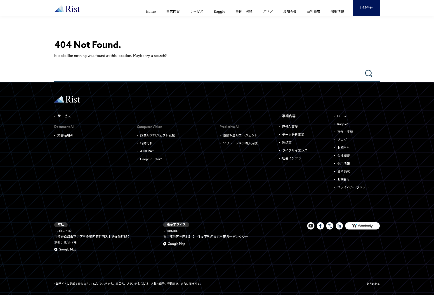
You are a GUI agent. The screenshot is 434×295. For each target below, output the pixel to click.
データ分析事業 (293, 135)
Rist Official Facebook (320, 225)
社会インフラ (291, 158)
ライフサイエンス (294, 150)
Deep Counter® (151, 159)
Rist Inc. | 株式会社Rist (67, 99)
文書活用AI (65, 135)
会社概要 (313, 11)
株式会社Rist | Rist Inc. (67, 8)
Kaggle (219, 11)
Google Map (67, 249)
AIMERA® (146, 151)
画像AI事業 (290, 127)
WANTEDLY (362, 225)
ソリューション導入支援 (240, 143)
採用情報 (337, 11)
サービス (196, 11)
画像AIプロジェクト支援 (157, 135)
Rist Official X (329, 225)
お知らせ (290, 11)
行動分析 (146, 143)
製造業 (287, 143)
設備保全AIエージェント (240, 135)
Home (151, 11)
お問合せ (366, 8)
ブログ (268, 11)
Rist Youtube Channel (310, 225)
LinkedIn (339, 225)
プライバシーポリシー (353, 187)
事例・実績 (244, 11)
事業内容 (173, 11)
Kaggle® (342, 124)
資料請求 (343, 171)
